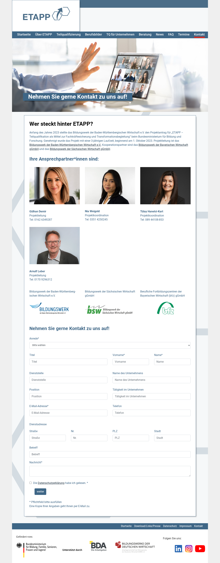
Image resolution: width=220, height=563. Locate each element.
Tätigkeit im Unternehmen (128, 389)
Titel (32, 355)
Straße (33, 431)
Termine (184, 34)
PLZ (115, 431)
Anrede (34, 338)
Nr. (72, 431)
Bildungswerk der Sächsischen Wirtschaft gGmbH (80, 149)
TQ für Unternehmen (120, 34)
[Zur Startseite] (46, 15)
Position (34, 389)
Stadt (157, 431)
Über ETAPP (43, 34)
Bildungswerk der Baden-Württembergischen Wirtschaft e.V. (65, 144)
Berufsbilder (93, 34)
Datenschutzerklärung (51, 483)
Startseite (24, 34)
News (160, 34)
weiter (40, 491)
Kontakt (199, 34)
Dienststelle (36, 373)
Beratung (145, 34)
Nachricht (35, 462)
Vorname (119, 355)
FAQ (171, 34)
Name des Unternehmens (128, 373)
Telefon (117, 406)
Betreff (33, 447)
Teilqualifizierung (69, 34)
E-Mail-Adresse (38, 406)
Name (158, 355)
